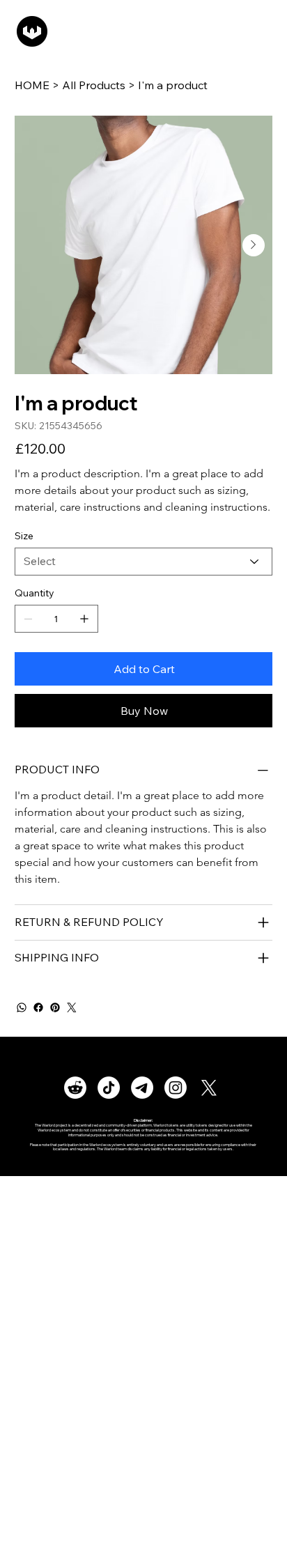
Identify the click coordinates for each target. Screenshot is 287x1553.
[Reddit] (75, 1087)
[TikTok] (109, 1087)
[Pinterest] (55, 1007)
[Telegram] (142, 1087)
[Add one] (84, 619)
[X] (209, 1087)
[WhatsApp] (22, 1007)
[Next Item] (253, 245)
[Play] (115, 31)
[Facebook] (38, 1007)
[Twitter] (72, 1007)
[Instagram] (175, 1087)
